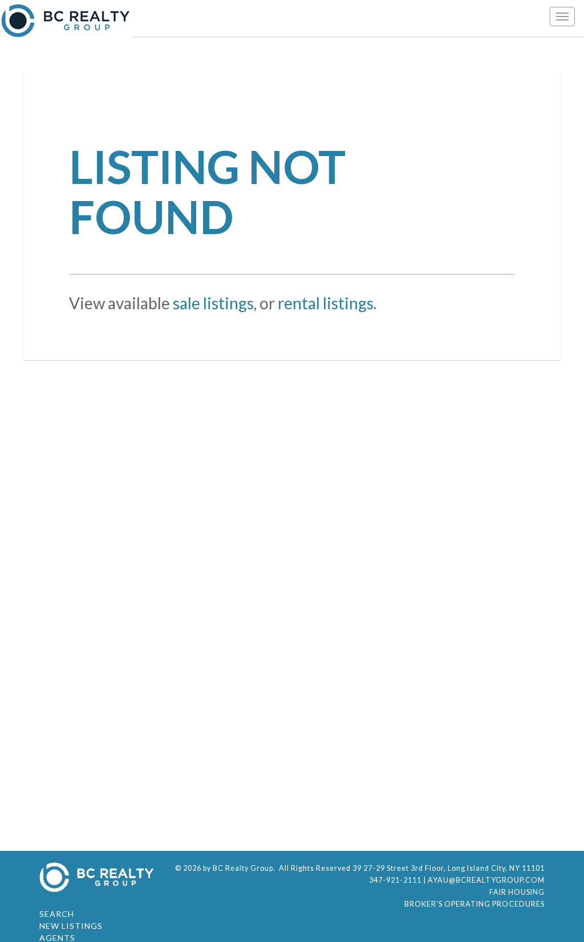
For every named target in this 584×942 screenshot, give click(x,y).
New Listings (71, 926)
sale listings (213, 303)
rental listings (326, 303)
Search (56, 914)
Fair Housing (517, 892)
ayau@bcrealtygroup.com (486, 880)
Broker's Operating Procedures (474, 904)
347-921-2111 (395, 880)
